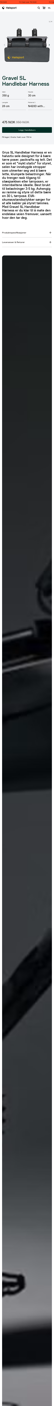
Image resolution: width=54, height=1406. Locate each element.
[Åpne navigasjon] (49, 8)
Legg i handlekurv (27, 130)
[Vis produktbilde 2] (49, 45)
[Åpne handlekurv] (44, 8)
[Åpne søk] (38, 8)
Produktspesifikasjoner (14, 232)
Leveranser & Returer (13, 242)
